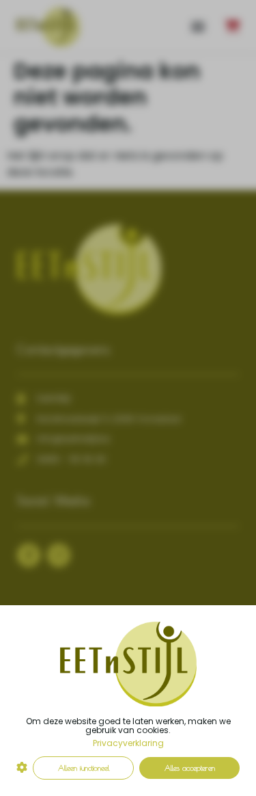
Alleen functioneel (83, 767)
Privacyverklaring (128, 743)
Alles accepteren (190, 767)
